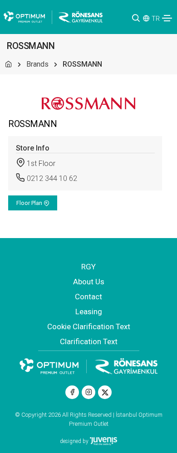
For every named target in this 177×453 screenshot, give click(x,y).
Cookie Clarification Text (88, 326)
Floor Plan (30, 203)
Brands (37, 64)
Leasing (88, 311)
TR (156, 19)
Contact (88, 296)
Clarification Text (89, 341)
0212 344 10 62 (52, 178)
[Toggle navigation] (167, 18)
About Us (88, 281)
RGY (88, 266)
